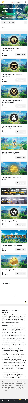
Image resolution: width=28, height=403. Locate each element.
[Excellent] (14, 13)
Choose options (21, 54)
